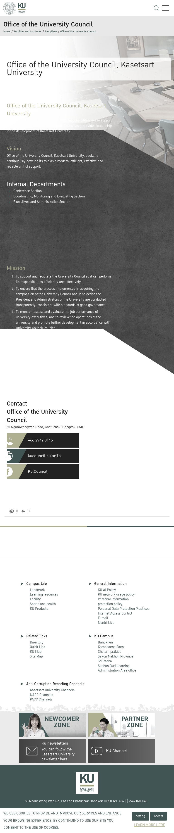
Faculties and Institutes (27, 31)
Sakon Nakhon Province (115, 654)
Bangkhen (51, 31)
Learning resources (44, 594)
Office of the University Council (78, 31)
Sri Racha (105, 661)
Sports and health (43, 604)
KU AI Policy (107, 590)
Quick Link (37, 647)
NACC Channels (41, 695)
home (6, 31)
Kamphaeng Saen (111, 647)
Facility (35, 599)
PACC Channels (41, 699)
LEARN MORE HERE (149, 825)
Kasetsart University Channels (52, 690)
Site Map (36, 656)
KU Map (35, 651)
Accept (158, 816)
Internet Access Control (115, 613)
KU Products (39, 608)
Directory (37, 642)
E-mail (103, 618)
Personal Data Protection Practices (123, 608)
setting (140, 816)
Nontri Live (106, 622)
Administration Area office (117, 668)
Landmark (37, 590)
